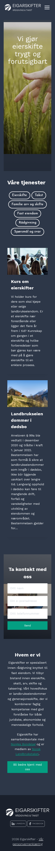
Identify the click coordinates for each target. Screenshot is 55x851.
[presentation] (27, 261)
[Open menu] (47, 7)
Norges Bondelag (23, 744)
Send (27, 625)
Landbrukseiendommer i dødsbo (27, 420)
